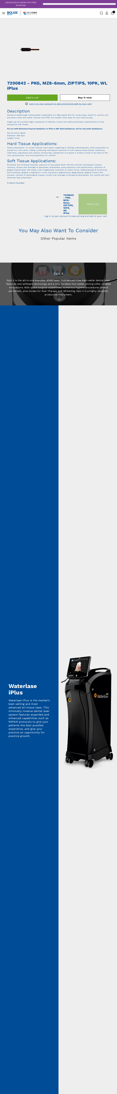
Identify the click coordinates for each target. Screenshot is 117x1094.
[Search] (101, 13)
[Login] (107, 13)
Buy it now (85, 97)
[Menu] (3, 13)
